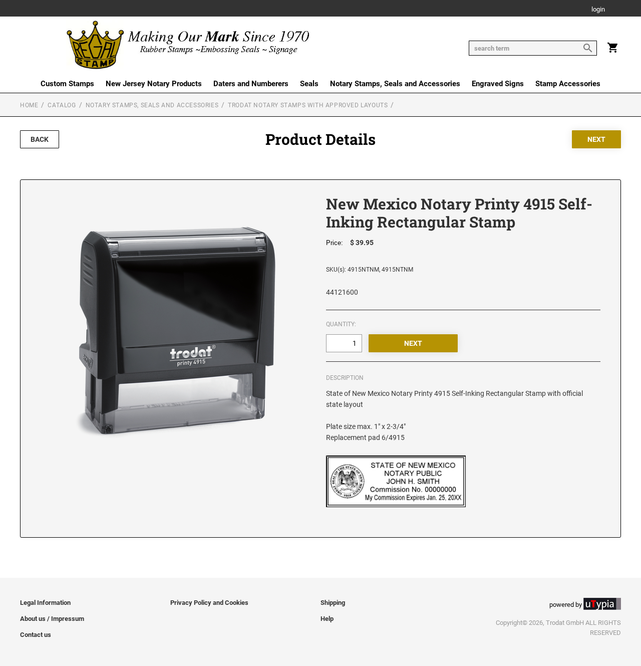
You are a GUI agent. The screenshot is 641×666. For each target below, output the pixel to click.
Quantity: (341, 324)
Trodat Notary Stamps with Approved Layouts (308, 105)
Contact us (35, 634)
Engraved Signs (498, 83)
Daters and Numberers (250, 83)
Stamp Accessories (567, 83)
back (40, 139)
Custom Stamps (67, 83)
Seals (309, 83)
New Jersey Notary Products (154, 83)
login (598, 10)
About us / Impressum (52, 618)
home (29, 105)
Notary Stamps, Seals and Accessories (395, 83)
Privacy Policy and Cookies (209, 602)
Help (327, 618)
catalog (62, 105)
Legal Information (45, 602)
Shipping (332, 602)
